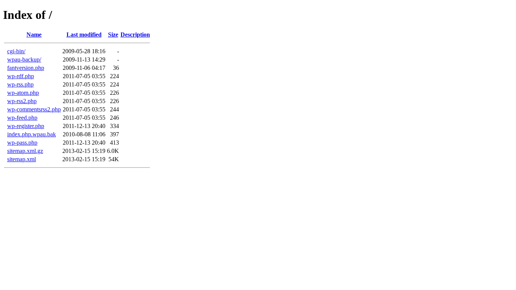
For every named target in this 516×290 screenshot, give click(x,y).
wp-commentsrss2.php (34, 109)
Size (113, 34)
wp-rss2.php (22, 101)
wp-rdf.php (20, 76)
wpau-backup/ (24, 59)
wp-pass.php (22, 142)
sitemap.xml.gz (25, 151)
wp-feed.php (22, 117)
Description (135, 34)
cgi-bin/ (16, 51)
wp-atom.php (23, 92)
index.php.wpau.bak (31, 134)
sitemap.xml (21, 159)
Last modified (84, 34)
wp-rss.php (20, 84)
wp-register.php (25, 126)
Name (34, 34)
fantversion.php (25, 68)
